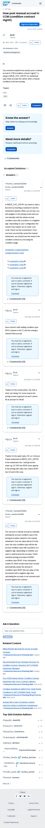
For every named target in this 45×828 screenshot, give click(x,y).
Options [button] (41, 25)
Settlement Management (12, 52)
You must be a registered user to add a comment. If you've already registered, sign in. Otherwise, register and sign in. (21, 283)
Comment (36, 105)
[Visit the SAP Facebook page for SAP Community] (16, 796)
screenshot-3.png (17, 253)
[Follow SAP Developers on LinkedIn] (29, 796)
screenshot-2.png (16, 265)
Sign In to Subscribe (29, 24)
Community (16, 3)
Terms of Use (34, 803)
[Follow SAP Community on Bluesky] (20, 796)
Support (34, 816)
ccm (5, 96)
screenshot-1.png (12, 250)
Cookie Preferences (11, 822)
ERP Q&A (7, 9)
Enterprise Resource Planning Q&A (18, 655)
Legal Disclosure (34, 810)
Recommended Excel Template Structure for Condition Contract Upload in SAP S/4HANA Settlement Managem (21, 665)
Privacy (11, 803)
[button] (31, 42)
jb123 (12, 35)
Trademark (11, 816)
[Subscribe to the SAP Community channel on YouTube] (25, 796)
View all (6, 784)
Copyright (11, 810)
